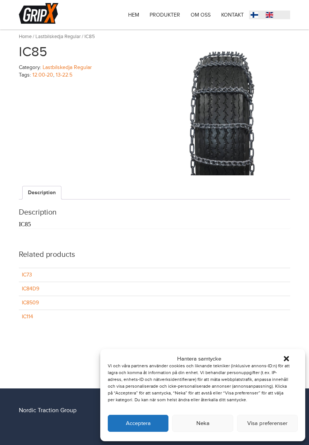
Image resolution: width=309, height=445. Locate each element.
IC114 (27, 316)
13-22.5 (64, 75)
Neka (203, 423)
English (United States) (271, 16)
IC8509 (30, 302)
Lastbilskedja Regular (58, 37)
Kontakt (232, 15)
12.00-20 (42, 75)
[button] (286, 358)
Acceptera (138, 423)
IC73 (27, 275)
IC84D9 (30, 288)
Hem (133, 15)
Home (25, 37)
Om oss (201, 15)
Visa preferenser (267, 423)
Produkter (165, 15)
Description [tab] (42, 192)
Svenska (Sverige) (256, 16)
